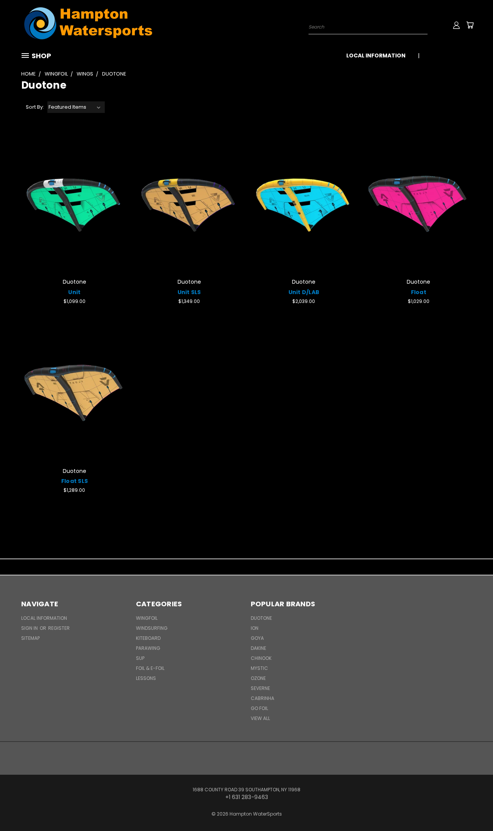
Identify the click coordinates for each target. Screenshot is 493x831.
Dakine (258, 648)
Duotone (261, 618)
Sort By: (35, 107)
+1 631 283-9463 (450, 55)
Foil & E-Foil (150, 668)
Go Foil (259, 708)
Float (418, 292)
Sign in (30, 628)
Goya (257, 638)
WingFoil (147, 618)
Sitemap (30, 638)
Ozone (258, 678)
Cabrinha (262, 698)
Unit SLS (189, 292)
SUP (140, 658)
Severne (260, 688)
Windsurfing (152, 628)
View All (260, 718)
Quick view (74, 201)
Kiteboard (148, 638)
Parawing (148, 648)
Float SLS (74, 481)
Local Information (376, 55)
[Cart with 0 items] (470, 25)
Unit (74, 292)
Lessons (146, 678)
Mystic (259, 668)
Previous (472, 806)
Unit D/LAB (304, 292)
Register (59, 628)
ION (254, 628)
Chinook (261, 658)
